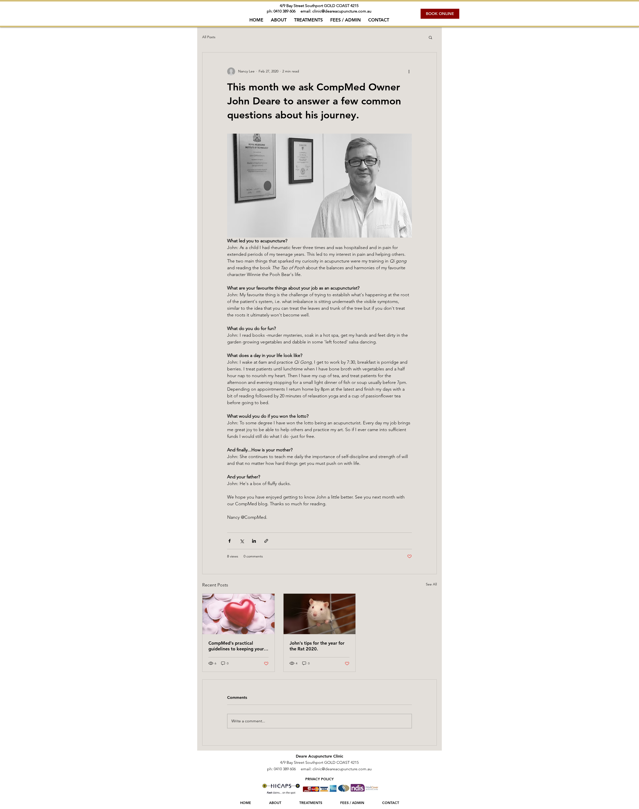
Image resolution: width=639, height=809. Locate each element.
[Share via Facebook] (229, 541)
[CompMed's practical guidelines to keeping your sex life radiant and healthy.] (238, 614)
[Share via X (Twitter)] (241, 541)
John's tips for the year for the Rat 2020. (317, 646)
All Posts (208, 37)
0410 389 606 (286, 11)
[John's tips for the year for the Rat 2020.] (320, 614)
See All (431, 584)
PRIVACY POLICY (319, 779)
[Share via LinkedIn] (254, 541)
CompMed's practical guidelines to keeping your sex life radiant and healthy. (237, 646)
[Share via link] (266, 541)
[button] (430, 37)
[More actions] (409, 71)
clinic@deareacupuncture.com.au (341, 11)
